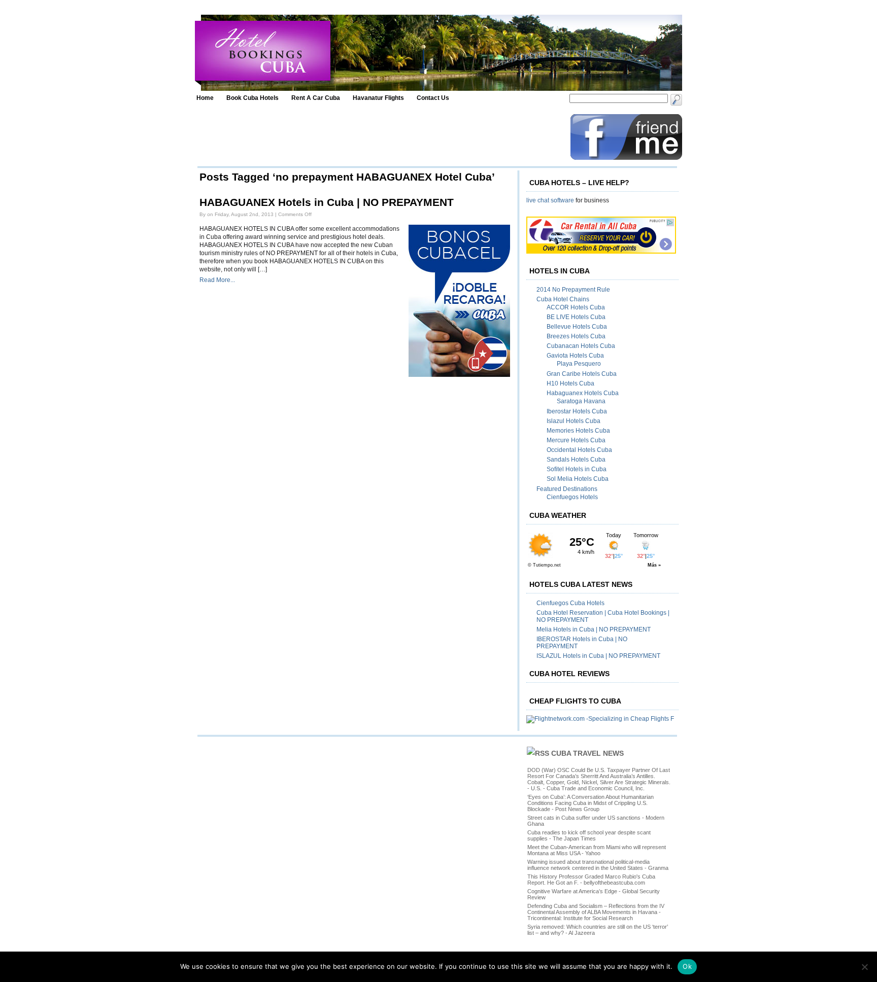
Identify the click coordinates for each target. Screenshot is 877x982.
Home (205, 97)
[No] (864, 967)
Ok (687, 966)
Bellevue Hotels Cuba (577, 326)
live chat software (550, 200)
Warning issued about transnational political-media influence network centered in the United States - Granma (597, 865)
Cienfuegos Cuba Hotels (570, 603)
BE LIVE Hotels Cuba (576, 317)
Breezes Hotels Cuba (576, 336)
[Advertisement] (381, 137)
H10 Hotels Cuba (570, 383)
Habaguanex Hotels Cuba (583, 393)
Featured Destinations (566, 489)
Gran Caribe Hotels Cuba (582, 373)
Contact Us (433, 97)
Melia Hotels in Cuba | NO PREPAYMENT (593, 629)
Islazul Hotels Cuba (573, 421)
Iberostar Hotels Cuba (577, 411)
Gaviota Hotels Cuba (575, 355)
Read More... (217, 280)
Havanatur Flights (378, 97)
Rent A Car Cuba (315, 97)
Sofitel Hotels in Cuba (576, 469)
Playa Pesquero (579, 363)
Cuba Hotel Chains (562, 299)
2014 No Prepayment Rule (573, 289)
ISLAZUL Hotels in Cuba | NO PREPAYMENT (598, 655)
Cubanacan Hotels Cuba (581, 345)
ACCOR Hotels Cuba (576, 307)
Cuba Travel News (587, 753)
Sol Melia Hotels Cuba (578, 478)
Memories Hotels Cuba (578, 430)
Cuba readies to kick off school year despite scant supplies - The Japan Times (589, 835)
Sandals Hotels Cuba (576, 459)
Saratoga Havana (581, 401)
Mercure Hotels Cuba (576, 440)
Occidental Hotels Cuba (579, 449)
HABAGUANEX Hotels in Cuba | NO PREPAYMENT (326, 202)
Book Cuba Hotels (252, 97)
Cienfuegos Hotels (572, 497)
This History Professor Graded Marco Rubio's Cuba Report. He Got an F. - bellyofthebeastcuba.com (591, 879)
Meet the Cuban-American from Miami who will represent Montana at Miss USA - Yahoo (596, 850)
